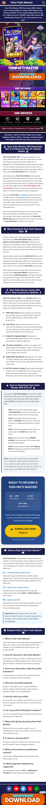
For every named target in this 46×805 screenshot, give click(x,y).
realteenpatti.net (9, 731)
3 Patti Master (33, 619)
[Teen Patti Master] (5, 2)
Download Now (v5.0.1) (24, 530)
